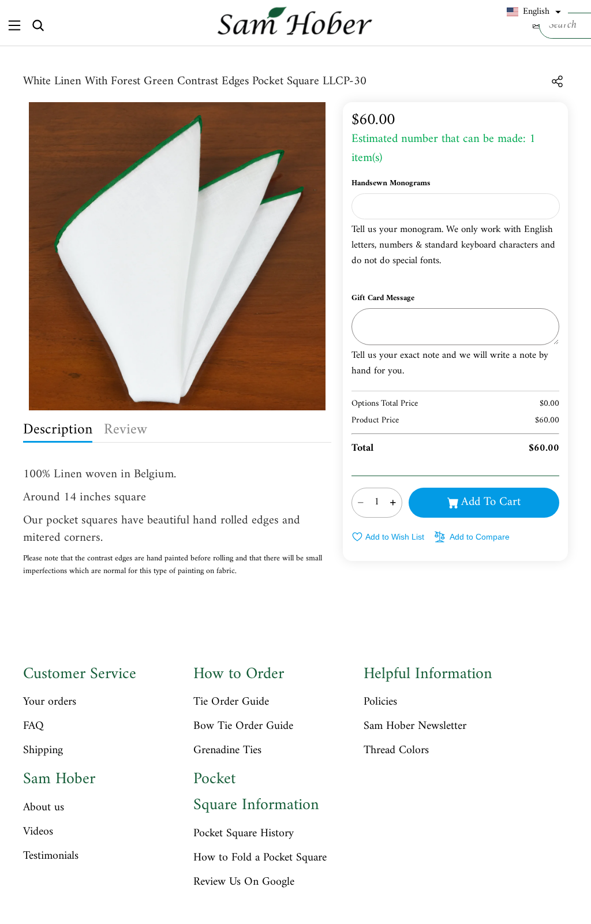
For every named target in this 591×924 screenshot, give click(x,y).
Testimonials (50, 856)
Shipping (43, 751)
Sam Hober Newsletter (415, 726)
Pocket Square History (243, 834)
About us (43, 808)
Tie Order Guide (231, 702)
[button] (534, 12)
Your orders (49, 702)
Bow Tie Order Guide (243, 726)
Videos (38, 832)
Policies (380, 702)
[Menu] (14, 25)
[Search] (38, 25)
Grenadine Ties (227, 751)
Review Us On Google (243, 882)
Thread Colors (396, 751)
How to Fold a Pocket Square (260, 858)
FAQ (33, 726)
